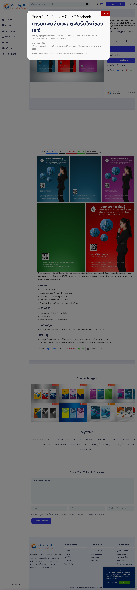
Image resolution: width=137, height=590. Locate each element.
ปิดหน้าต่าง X (105, 13)
